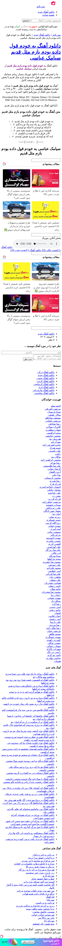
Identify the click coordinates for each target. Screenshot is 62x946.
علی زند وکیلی (53, 508)
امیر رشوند (55, 619)
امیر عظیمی (54, 571)
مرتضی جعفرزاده (51, 502)
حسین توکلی (54, 643)
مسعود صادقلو (53, 417)
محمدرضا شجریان (51, 592)
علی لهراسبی (54, 547)
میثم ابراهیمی (53, 433)
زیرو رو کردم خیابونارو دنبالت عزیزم (35, 905)
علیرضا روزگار (53, 550)
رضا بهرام (55, 463)
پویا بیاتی (56, 475)
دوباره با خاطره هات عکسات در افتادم (34, 863)
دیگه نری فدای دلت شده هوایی (38, 893)
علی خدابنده (54, 493)
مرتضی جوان (54, 631)
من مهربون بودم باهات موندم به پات (35, 890)
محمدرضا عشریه (52, 562)
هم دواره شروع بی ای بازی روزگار (36, 869)
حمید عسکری (53, 520)
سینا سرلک (55, 556)
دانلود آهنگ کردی (45, 381)
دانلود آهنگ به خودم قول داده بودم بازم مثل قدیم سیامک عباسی (35, 52)
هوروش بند (55, 439)
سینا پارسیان (54, 411)
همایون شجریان (52, 583)
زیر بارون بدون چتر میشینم (40, 872)
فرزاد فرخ (55, 484)
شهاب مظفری (53, 430)
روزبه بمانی (55, 517)
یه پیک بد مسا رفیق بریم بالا (40, 866)
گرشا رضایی (54, 469)
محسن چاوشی (53, 436)
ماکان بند (56, 457)
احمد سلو (56, 405)
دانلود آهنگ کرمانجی (43, 384)
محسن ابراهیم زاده (51, 460)
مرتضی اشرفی (53, 408)
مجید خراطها (54, 559)
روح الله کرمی (53, 523)
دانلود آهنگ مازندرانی (43, 390)
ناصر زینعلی (54, 586)
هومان (57, 661)
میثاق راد (56, 601)
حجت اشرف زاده (52, 445)
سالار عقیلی (54, 414)
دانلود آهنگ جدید (46, 12)
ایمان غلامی (54, 616)
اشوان (57, 613)
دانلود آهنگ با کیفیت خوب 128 (25, 250)
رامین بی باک (54, 652)
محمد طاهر (55, 634)
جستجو (26, 20)
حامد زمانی (55, 610)
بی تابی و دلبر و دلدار (43, 854)
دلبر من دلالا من (46, 917)
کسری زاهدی (54, 640)
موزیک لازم (48, 875)
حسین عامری (53, 541)
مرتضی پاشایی (53, 420)
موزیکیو (57, 35)
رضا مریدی (55, 625)
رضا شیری (55, 481)
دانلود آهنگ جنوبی (45, 378)
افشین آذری (54, 544)
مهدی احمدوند (53, 538)
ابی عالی (56, 553)
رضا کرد (56, 604)
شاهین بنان (55, 577)
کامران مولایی (53, 427)
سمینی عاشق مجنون (43, 911)
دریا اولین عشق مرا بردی (41, 857)
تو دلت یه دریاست (45, 902)
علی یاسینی (54, 451)
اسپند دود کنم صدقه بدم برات (39, 881)
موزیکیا (50, 899)
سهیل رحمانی (53, 646)
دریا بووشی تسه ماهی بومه (40, 908)
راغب (58, 454)
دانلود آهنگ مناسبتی (44, 393)
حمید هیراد (55, 448)
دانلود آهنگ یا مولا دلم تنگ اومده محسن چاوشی (29, 779)
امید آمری (55, 529)
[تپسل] (1, 936)
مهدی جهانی (54, 526)
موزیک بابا (49, 920)
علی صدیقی (54, 565)
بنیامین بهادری (53, 658)
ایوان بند (56, 514)
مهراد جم (56, 442)
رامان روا (56, 595)
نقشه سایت (48, 15)
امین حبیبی (55, 607)
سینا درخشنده (53, 505)
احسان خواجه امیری (50, 487)
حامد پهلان (55, 589)
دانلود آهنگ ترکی (45, 372)
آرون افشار (55, 472)
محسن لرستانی (52, 478)
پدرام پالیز (55, 535)
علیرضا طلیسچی (52, 466)
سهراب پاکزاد (54, 649)
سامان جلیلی (54, 490)
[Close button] (60, 936)
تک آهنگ (50, 896)
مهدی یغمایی (54, 598)
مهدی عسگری (53, 637)
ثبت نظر (28, 359)
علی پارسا (55, 622)
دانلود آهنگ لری (46, 387)
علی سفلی (55, 580)
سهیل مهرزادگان (52, 511)
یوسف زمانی (54, 532)
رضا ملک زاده (53, 628)
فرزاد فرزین (54, 499)
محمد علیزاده (54, 568)
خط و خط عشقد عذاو (42, 878)
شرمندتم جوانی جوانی (42, 914)
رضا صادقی (54, 423)
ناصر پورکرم (54, 655)
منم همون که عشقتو (43, 923)
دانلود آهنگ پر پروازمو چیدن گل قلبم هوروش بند (29, 800)
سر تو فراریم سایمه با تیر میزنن (37, 860)
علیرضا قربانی (53, 574)
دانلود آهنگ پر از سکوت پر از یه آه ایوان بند (32, 722)
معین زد (56, 496)
